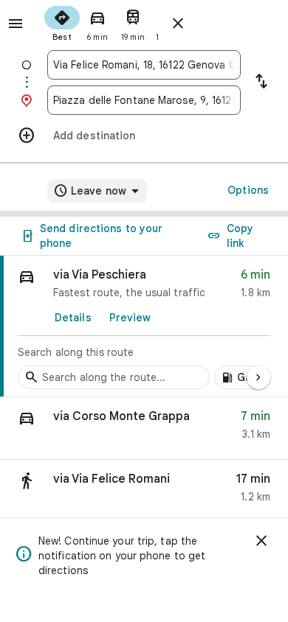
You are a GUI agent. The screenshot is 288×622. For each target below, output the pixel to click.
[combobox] (144, 65)
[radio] (62, 22)
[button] (144, 428)
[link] (144, 326)
